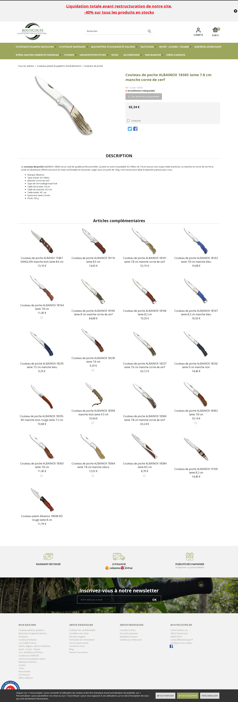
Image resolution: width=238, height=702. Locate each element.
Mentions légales (77, 636)
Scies (114, 55)
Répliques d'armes (28, 661)
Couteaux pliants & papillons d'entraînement (59, 65)
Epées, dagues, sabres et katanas (37, 55)
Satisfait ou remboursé (131, 639)
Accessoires (131, 55)
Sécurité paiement (129, 633)
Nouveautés (24, 671)
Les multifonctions (93, 55)
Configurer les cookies (181, 642)
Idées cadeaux (175, 55)
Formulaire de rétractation (82, 639)
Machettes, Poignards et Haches (113, 47)
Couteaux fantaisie (72, 47)
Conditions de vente (79, 633)
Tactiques (147, 47)
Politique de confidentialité (82, 630)
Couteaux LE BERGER (29, 655)
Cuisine (69, 55)
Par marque (153, 55)
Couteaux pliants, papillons (35, 47)
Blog (71, 649)
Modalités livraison (129, 636)
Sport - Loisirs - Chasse (174, 47)
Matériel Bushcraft (207, 47)
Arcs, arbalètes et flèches (31, 652)
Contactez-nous (77, 646)
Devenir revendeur (78, 652)
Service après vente (79, 642)
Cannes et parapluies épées (32, 658)
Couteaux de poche (93, 65)
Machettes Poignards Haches (33, 633)
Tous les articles (26, 65)
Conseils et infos (128, 630)
